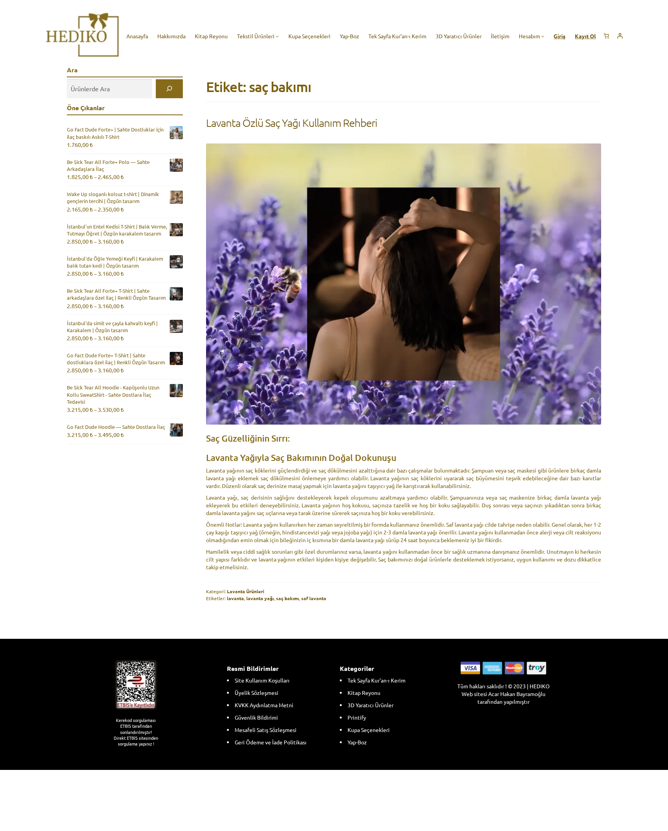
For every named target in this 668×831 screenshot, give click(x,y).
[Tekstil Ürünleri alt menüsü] (277, 36)
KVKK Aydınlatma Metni (264, 704)
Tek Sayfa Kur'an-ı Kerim (377, 680)
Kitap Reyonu (364, 692)
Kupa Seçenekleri (369, 729)
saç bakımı (287, 598)
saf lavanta (313, 598)
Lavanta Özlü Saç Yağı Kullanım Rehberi (291, 122)
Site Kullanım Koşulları (262, 680)
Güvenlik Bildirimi (256, 717)
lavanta (235, 598)
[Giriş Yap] (620, 36)
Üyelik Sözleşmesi (256, 692)
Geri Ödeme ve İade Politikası (271, 742)
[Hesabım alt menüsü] (542, 36)
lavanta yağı (260, 598)
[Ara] (169, 88)
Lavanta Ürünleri (245, 591)
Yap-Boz (357, 742)
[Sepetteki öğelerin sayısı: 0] (606, 36)
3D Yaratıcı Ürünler (371, 704)
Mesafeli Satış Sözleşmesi (266, 729)
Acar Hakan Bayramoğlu (516, 693)
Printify (357, 717)
